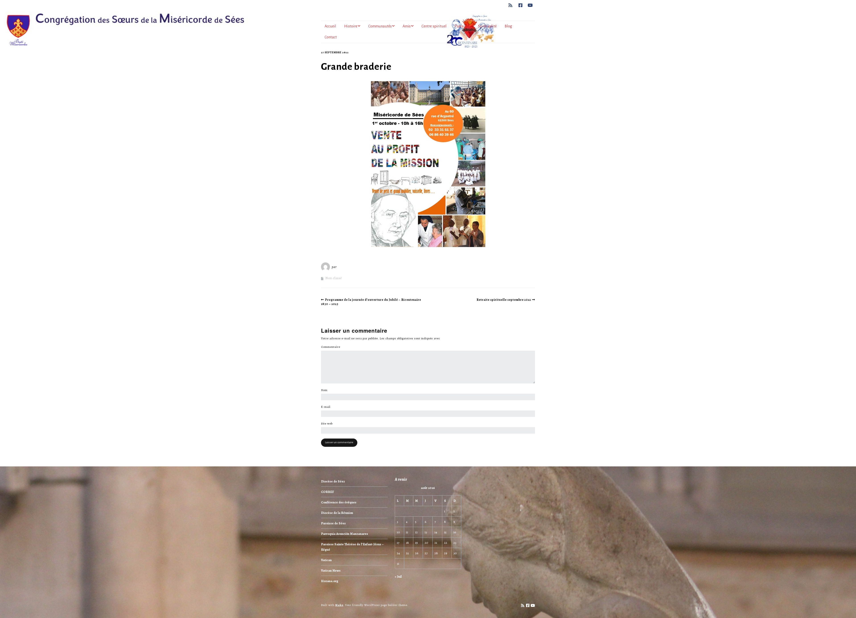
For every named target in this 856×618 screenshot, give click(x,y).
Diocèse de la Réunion (337, 513)
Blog (508, 26)
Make (339, 605)
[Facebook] (520, 5)
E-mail (327, 407)
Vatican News (331, 570)
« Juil (398, 576)
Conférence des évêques (338, 502)
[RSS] (512, 5)
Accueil (330, 26)
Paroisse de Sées (333, 523)
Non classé (333, 278)
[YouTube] (530, 5)
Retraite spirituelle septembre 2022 (504, 300)
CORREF (327, 492)
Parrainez (462, 26)
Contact (331, 37)
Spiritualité (487, 26)
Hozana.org (329, 581)
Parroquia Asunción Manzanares (344, 533)
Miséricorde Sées (351, 267)
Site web (327, 423)
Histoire (350, 26)
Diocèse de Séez (333, 481)
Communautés (380, 26)
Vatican (326, 560)
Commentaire (332, 347)
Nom (325, 390)
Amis (407, 26)
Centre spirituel (434, 26)
